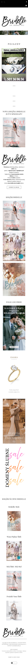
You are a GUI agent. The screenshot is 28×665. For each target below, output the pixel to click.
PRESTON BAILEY (14, 649)
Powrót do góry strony (14, 657)
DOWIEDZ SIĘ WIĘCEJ (14, 187)
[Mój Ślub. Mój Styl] (14, 581)
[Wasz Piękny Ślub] (14, 551)
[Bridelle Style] (14, 521)
